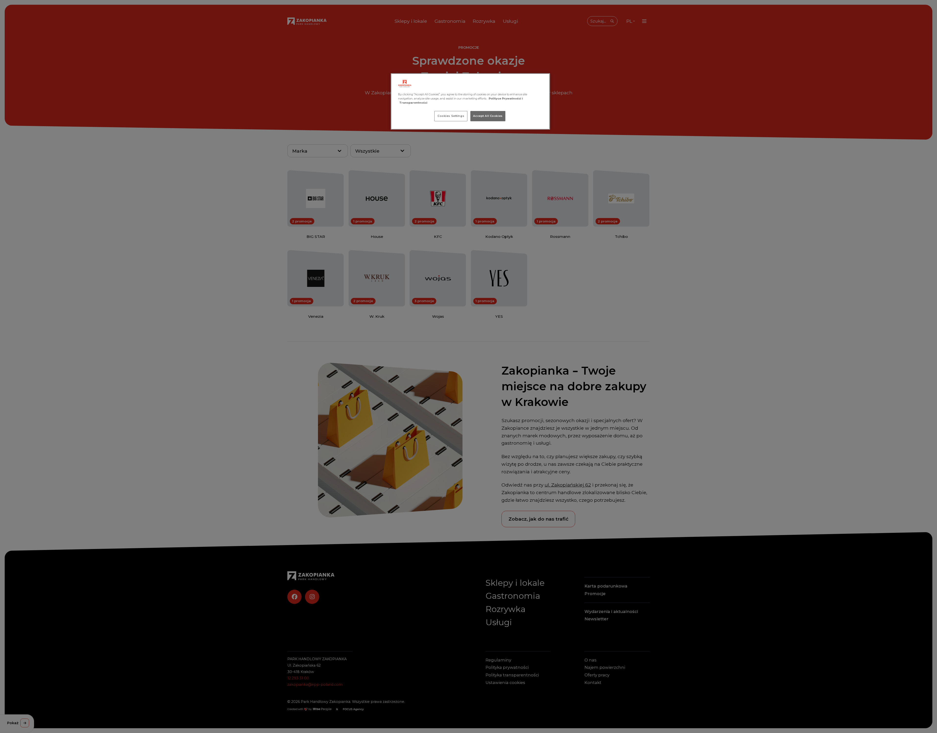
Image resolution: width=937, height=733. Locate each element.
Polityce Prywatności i (506, 98)
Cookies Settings (451, 116)
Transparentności (413, 102)
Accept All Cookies (488, 116)
